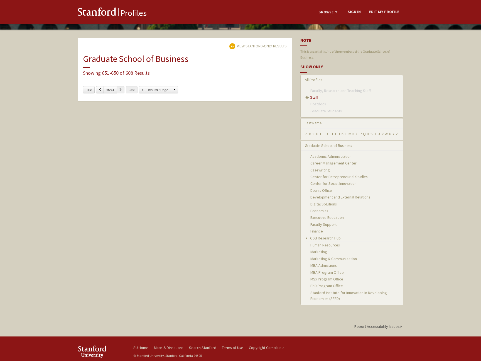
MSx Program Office (326, 279)
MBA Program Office (327, 272)
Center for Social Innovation (333, 183)
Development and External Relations (340, 197)
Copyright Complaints (266, 347)
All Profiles (313, 79)
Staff (314, 97)
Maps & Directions (168, 347)
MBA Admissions (323, 265)
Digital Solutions (323, 204)
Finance (316, 231)
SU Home (140, 347)
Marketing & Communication (333, 258)
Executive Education (327, 217)
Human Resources (325, 245)
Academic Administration (331, 156)
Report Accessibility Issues (377, 326)
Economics (319, 210)
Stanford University (101, 351)
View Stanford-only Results (261, 46)
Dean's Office (321, 190)
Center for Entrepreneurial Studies (339, 176)
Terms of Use (232, 347)
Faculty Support (323, 224)
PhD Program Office (326, 285)
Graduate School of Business (328, 145)
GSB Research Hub (325, 238)
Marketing (318, 251)
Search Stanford (202, 347)
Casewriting (320, 170)
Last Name (313, 122)
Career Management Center (333, 163)
